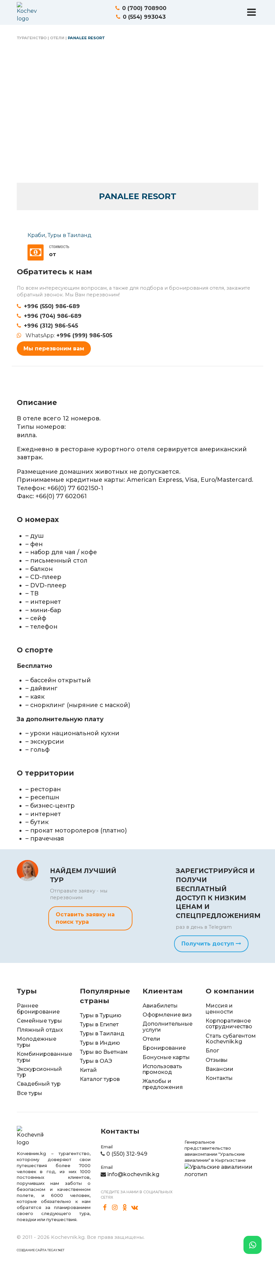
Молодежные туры (36, 1042)
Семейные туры (39, 1021)
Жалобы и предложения (163, 1084)
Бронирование (164, 1048)
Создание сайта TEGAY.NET (40, 1250)
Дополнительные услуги (167, 1027)
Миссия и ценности (219, 1008)
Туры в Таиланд (70, 235)
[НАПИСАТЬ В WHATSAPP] (252, 1245)
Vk (134, 1207)
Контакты (219, 1078)
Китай (88, 1070)
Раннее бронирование (38, 1008)
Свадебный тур (39, 1084)
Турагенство (32, 38)
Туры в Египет (99, 1024)
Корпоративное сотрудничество (229, 1024)
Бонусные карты (166, 1057)
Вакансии (219, 1069)
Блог (212, 1050)
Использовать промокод (162, 1069)
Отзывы (217, 1060)
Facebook (105, 1207)
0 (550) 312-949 (126, 1154)
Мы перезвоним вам (53, 348)
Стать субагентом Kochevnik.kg (231, 1039)
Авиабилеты (160, 1005)
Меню (251, 12)
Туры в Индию (100, 1043)
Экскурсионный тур (39, 1072)
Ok (124, 1207)
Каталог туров (100, 1079)
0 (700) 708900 (144, 8)
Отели (57, 38)
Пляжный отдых (40, 1030)
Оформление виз (167, 1015)
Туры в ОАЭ (96, 1061)
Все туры (29, 1093)
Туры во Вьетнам (104, 1052)
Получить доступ (208, 943)
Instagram (115, 1207)
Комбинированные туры (44, 1057)
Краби (36, 235)
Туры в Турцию (100, 1015)
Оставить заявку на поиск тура (85, 918)
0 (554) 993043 (144, 17)
